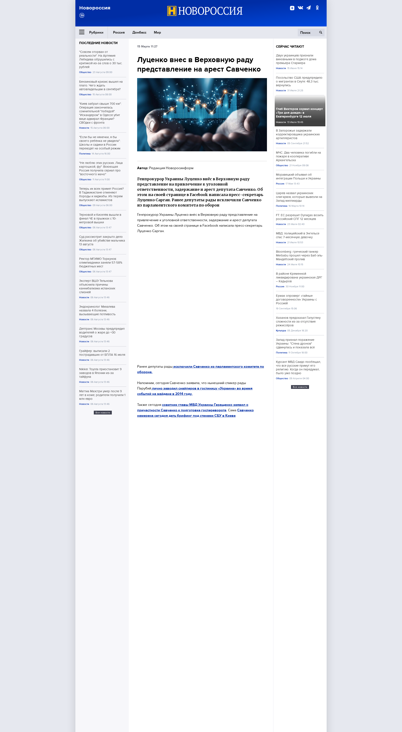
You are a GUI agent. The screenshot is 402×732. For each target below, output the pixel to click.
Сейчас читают (290, 46)
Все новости (102, 412)
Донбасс (139, 32)
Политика (84, 153)
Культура (281, 330)
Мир (157, 32)
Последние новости (98, 43)
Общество (85, 72)
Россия (119, 32)
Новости (84, 128)
